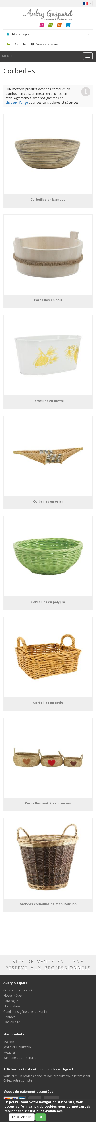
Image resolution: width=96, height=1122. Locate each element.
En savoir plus (22, 1117)
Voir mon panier (47, 44)
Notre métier (12, 995)
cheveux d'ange (17, 102)
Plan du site (11, 1022)
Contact (9, 1017)
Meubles (9, 1052)
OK (40, 1117)
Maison (8, 1042)
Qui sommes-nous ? (17, 990)
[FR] (87, 3)
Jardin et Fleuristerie (17, 1047)
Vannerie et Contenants (20, 1057)
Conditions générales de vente (25, 1011)
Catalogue (10, 1001)
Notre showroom (16, 1006)
